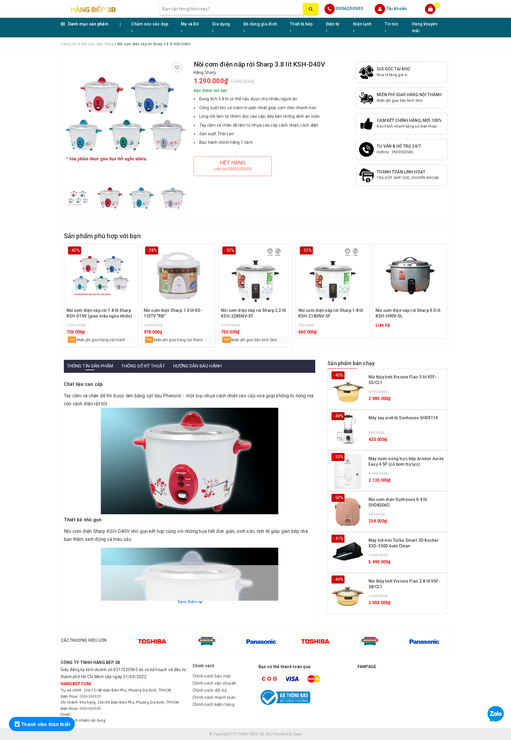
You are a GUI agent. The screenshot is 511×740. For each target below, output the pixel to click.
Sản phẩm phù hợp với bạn (102, 236)
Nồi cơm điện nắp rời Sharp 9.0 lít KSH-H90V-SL (408, 313)
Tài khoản (396, 8)
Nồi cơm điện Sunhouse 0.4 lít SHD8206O (397, 502)
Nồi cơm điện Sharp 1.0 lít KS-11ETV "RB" (173, 313)
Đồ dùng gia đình (260, 24)
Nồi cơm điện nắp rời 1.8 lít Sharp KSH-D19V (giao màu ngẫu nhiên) (99, 313)
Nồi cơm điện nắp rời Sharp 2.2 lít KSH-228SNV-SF (253, 313)
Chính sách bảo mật (212, 676)
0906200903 (349, 8)
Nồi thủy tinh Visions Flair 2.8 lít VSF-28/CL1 (404, 584)
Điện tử (333, 24)
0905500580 (90, 709)
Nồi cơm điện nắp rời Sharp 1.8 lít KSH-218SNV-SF (330, 313)
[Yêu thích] (177, 67)
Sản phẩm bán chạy (351, 363)
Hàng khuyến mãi (425, 27)
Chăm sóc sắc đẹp (149, 24)
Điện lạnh (362, 24)
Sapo (297, 734)
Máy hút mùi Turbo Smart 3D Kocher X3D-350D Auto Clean (403, 543)
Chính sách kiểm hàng (214, 704)
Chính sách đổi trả (210, 690)
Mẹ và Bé (190, 24)
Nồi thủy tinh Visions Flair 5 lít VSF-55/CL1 (402, 380)
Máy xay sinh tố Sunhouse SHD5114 (403, 417)
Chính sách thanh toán (214, 697)
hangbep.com (76, 683)
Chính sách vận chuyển (214, 683)
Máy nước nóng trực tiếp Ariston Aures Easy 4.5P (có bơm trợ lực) (406, 461)
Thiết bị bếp (301, 24)
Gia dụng (221, 24)
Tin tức (391, 24)
